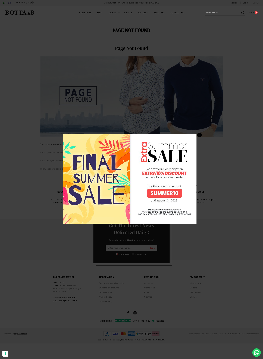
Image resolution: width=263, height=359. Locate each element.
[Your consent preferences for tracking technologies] (5, 354)
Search (242, 13)
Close (199, 135)
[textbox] (222, 13)
